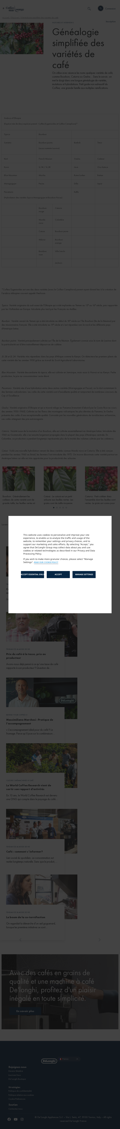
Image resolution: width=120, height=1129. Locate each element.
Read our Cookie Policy (46, 562)
